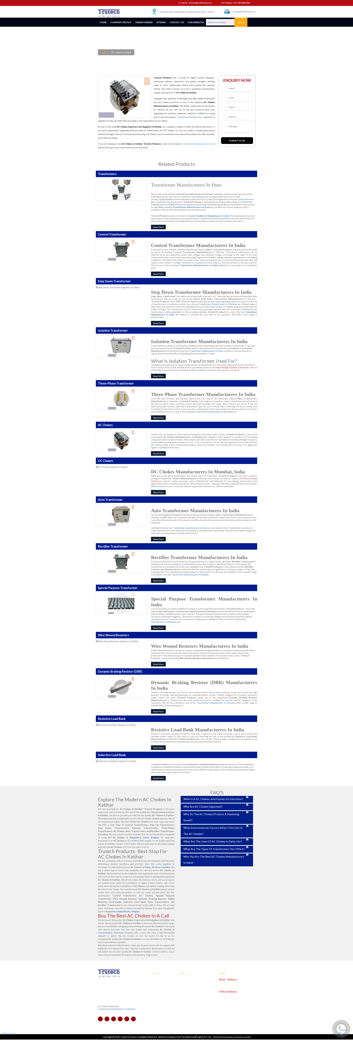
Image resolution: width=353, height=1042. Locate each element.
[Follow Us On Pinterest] (111, 3)
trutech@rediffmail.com (200, 2)
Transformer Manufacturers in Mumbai (218, 304)
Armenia (129, 932)
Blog (156, 1011)
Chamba (165, 867)
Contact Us (177, 22)
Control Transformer (190, 977)
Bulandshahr (124, 911)
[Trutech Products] (109, 13)
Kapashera (135, 837)
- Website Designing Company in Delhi (231, 1037)
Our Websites (196, 22)
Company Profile (120, 22)
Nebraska (118, 932)
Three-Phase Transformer (192, 997)
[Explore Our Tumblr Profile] (126, 3)
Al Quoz (156, 867)
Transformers (144, 22)
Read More (158, 227)
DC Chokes (156, 444)
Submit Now (237, 140)
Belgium (155, 837)
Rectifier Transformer (190, 1011)
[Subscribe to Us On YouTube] (116, 3)
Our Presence (160, 997)
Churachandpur (105, 932)
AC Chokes (185, 1004)
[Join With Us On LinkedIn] (105, 3)
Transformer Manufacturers (190, 117)
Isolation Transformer (190, 990)
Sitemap (161, 22)
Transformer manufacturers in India (189, 528)
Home (103, 22)
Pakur (146, 837)
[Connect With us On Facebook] (100, 3)
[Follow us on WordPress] (121, 3)
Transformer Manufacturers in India (199, 265)
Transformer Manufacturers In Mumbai (190, 574)
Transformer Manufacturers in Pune (206, 351)
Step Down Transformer (191, 984)
